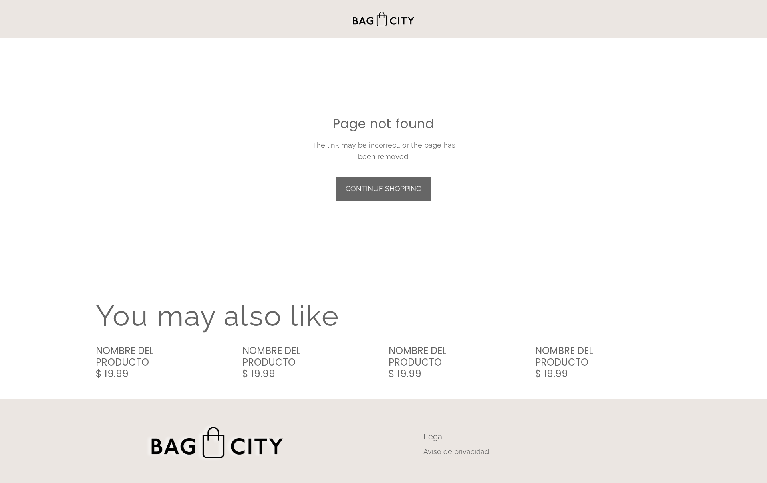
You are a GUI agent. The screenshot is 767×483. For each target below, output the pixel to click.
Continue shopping (383, 188)
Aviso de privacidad (456, 451)
